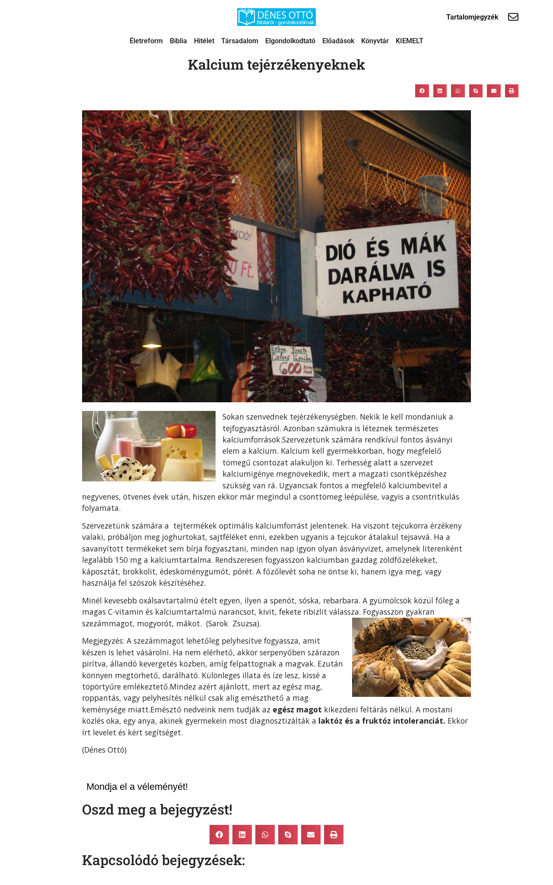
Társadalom (239, 41)
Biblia (178, 41)
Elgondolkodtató (290, 41)
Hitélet (204, 41)
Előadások (338, 41)
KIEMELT (409, 41)
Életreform (146, 41)
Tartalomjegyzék (472, 17)
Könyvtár (375, 41)
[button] (422, 90)
